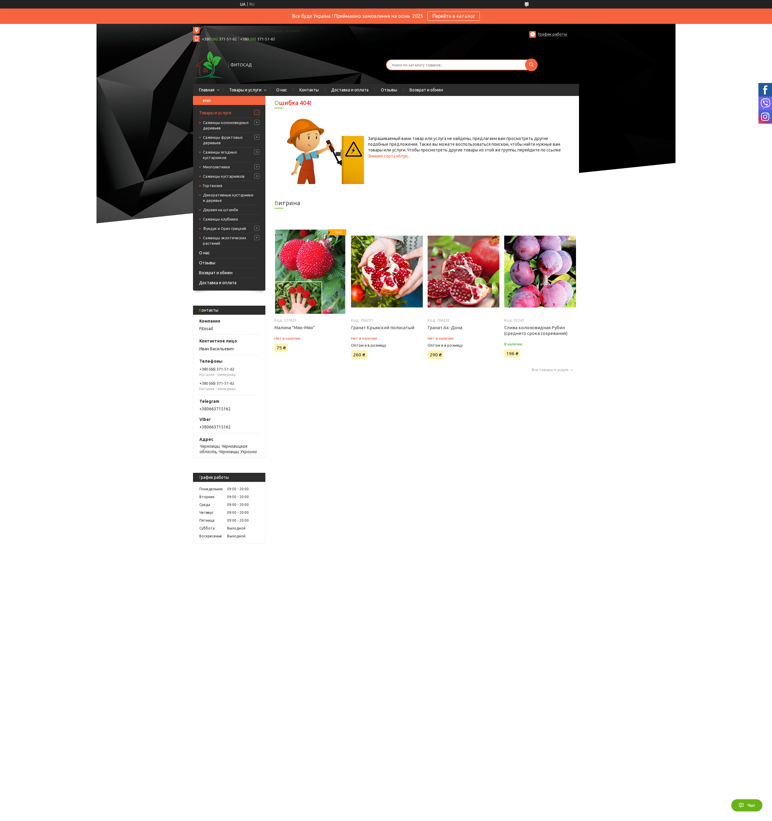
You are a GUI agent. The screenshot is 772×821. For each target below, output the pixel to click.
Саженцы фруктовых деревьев (223, 140)
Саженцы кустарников (224, 176)
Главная (206, 90)
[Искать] (531, 65)
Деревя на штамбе (220, 210)
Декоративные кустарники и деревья (228, 197)
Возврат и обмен (426, 90)
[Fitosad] (208, 64)
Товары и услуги (245, 90)
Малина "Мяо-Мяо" (294, 327)
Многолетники (216, 167)
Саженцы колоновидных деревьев (226, 125)
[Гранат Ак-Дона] (463, 271)
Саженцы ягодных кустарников (220, 155)
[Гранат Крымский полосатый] (386, 271)
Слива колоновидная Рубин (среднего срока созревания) (536, 330)
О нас (281, 90)
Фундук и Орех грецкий (224, 228)
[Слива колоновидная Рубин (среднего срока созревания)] (540, 271)
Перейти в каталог (453, 16)
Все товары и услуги (550, 370)
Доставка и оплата (350, 90)
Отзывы (389, 90)
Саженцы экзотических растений (224, 240)
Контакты (309, 90)
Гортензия (212, 185)
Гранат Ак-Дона (445, 327)
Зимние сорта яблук (388, 156)
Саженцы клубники (220, 219)
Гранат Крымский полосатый (382, 327)
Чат (751, 805)
